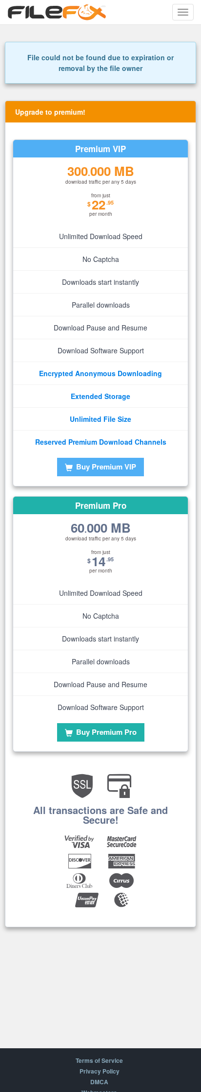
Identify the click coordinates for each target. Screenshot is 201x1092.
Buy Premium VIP (105, 466)
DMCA (99, 1081)
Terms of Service (99, 1060)
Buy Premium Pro (105, 732)
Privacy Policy (100, 1071)
